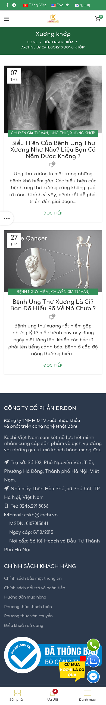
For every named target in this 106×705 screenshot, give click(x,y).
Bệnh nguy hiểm (58, 42)
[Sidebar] (7, 218)
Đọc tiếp (52, 213)
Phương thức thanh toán (28, 607)
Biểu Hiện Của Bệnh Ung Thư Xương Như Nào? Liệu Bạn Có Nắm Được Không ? (53, 150)
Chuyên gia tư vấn (29, 133)
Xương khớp (82, 133)
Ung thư (59, 133)
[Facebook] (7, 5)
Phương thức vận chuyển (28, 616)
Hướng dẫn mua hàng (25, 597)
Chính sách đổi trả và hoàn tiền (34, 588)
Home (32, 42)
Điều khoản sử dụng (23, 626)
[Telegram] (14, 5)
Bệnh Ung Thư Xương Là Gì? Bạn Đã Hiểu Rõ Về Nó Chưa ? (53, 305)
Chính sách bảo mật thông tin (33, 579)
